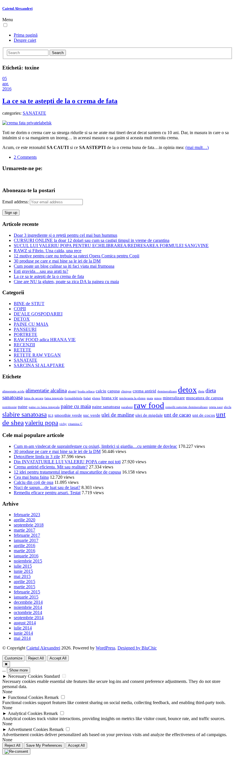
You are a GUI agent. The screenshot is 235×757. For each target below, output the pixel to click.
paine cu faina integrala (44, 407)
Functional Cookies (25, 697)
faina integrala (53, 398)
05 (4, 78)
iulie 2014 (23, 627)
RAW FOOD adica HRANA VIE (45, 339)
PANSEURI (25, 329)
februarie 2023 (27, 514)
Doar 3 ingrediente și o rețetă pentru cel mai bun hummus (65, 235)
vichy (63, 424)
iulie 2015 (23, 566)
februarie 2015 (27, 591)
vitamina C (75, 424)
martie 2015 (24, 586)
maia (150, 398)
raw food (149, 405)
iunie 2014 (23, 633)
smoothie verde (68, 415)
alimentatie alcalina (46, 391)
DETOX (22, 319)
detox (187, 389)
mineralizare (174, 397)
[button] (5, 25)
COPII (20, 308)
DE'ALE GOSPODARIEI (38, 313)
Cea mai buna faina (31, 477)
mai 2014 (22, 638)
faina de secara (33, 398)
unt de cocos (203, 415)
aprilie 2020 (24, 519)
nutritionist (9, 407)
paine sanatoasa (106, 406)
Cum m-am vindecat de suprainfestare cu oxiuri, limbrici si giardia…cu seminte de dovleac (95, 446)
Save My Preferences (44, 745)
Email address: (16, 201)
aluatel (72, 391)
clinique (126, 391)
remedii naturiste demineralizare (186, 407)
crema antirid (144, 390)
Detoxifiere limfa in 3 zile (37, 456)
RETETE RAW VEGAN (37, 355)
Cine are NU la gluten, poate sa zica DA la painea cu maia (66, 281)
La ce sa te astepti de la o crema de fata (59, 101)
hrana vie (109, 397)
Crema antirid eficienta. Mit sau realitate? (51, 466)
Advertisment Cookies (28, 729)
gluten (96, 398)
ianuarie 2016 (26, 555)
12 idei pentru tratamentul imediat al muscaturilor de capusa (67, 472)
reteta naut (216, 407)
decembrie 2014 (28, 602)
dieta (201, 391)
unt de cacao (177, 415)
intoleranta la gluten (132, 398)
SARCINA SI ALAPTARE (39, 365)
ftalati (87, 398)
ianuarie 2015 (26, 597)
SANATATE (34, 113)
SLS (50, 415)
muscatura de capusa (204, 397)
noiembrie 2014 (28, 607)
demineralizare (167, 391)
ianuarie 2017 (26, 540)
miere (158, 398)
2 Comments (25, 157)
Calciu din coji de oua (33, 482)
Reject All (36, 658)
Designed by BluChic (137, 647)
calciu (101, 390)
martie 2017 (24, 530)
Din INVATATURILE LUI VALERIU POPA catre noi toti (67, 461)
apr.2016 (6, 86)
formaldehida (73, 398)
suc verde (91, 415)
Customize (13, 658)
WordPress (105, 647)
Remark (51, 697)
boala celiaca (86, 391)
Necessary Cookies (25, 676)
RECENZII (24, 344)
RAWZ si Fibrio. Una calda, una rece (47, 250)
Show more (18, 670)
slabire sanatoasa (24, 414)
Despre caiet (25, 40)
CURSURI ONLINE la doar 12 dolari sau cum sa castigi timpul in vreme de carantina (91, 240)
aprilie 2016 (24, 545)
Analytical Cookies (25, 713)
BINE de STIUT (29, 303)
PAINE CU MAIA (31, 324)
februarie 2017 (27, 535)
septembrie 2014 (29, 617)
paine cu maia (76, 406)
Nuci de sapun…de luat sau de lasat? (47, 487)
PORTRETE (25, 334)
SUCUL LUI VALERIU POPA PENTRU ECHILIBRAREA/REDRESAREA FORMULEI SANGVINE (111, 245)
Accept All (58, 658)
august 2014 (25, 622)
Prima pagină (26, 35)
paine (23, 406)
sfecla (227, 407)
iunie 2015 (23, 571)
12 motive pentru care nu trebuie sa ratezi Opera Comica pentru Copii (76, 255)
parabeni (127, 407)
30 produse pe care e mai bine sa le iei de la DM (57, 261)
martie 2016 (24, 550)
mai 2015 (22, 576)
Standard (52, 676)
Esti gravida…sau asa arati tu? (41, 271)
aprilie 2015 (24, 581)
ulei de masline (117, 415)
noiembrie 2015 (28, 561)
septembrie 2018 (29, 524)
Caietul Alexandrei (17, 8)
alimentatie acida (13, 391)
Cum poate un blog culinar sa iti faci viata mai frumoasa (64, 266)
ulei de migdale (149, 415)
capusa (113, 390)
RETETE (22, 349)
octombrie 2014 (28, 612)
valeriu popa (41, 422)
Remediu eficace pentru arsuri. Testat (47, 492)
